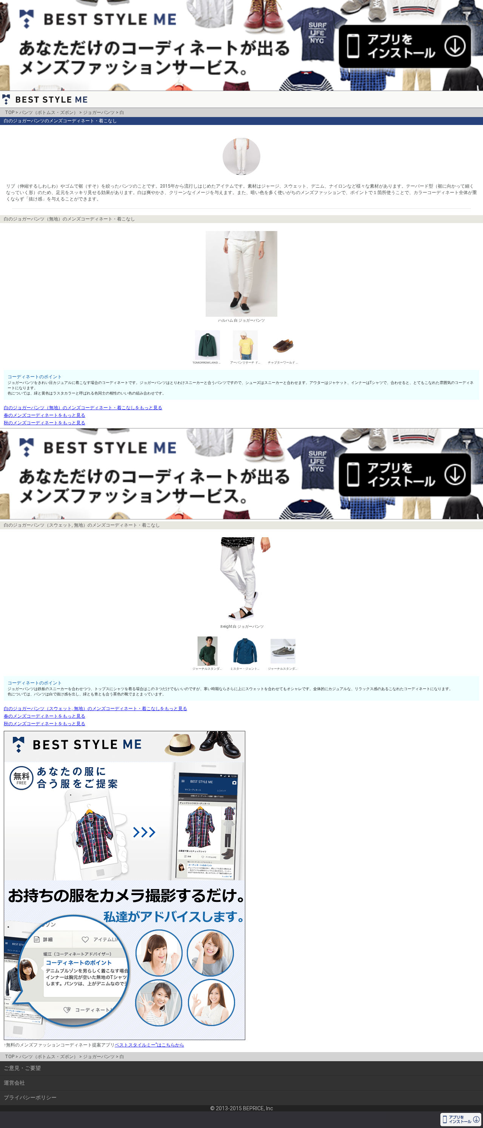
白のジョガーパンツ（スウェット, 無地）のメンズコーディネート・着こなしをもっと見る (95, 708)
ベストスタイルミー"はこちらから (149, 1045)
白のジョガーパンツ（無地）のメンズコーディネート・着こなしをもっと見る (83, 407)
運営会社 (14, 1083)
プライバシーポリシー (30, 1097)
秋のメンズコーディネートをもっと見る (44, 422)
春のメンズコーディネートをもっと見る (44, 415)
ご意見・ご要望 (22, 1068)
